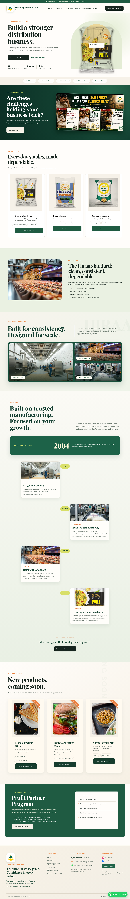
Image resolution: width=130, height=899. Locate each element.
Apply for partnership (22, 826)
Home (49, 857)
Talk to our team (15, 130)
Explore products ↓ (38, 58)
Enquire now (28, 230)
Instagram (108, 858)
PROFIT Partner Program (55, 873)
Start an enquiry (108, 866)
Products (50, 8)
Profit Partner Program (90, 8)
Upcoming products (54, 864)
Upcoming (59, 8)
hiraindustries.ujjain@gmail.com (82, 862)
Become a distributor (114, 8)
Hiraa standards (52, 870)
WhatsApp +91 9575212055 (83, 865)
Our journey (51, 867)
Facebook (108, 861)
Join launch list (26, 766)
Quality (77, 8)
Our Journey (69, 8)
